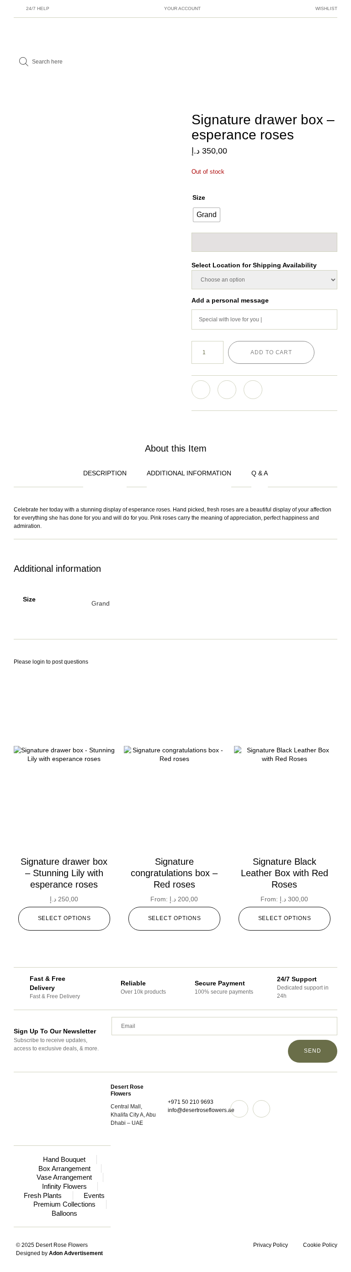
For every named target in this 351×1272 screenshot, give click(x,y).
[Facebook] (261, 1109)
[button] (200, 389)
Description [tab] (105, 473)
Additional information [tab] (189, 473)
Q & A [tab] (259, 473)
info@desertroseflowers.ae (201, 1110)
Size (198, 197)
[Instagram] (239, 1109)
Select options (64, 918)
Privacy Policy (270, 1245)
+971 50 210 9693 (190, 1102)
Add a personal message (230, 300)
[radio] (206, 215)
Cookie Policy (320, 1245)
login (38, 662)
